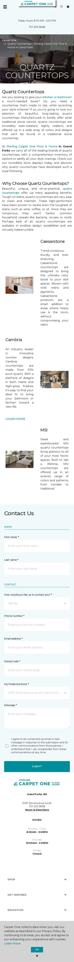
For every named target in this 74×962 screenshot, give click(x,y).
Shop (11, 879)
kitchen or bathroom (57, 97)
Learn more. (12, 943)
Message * (10, 705)
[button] (55, 7)
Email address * (13, 638)
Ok (37, 949)
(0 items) (68, 6)
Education (15, 910)
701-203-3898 (37, 27)
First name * (11, 537)
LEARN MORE (15, 419)
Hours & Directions (37, 809)
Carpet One (9, 40)
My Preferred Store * (16, 684)
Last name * (11, 560)
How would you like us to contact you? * (28, 595)
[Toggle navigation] (5, 7)
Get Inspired (17, 894)
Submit (37, 766)
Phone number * (14, 616)
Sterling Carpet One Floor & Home (32, 146)
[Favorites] (61, 7)
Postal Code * (12, 661)
